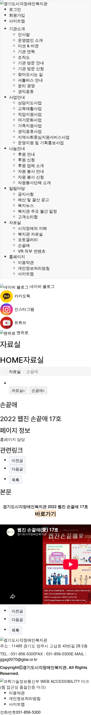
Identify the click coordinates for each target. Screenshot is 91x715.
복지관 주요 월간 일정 (37, 211)
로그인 (15, 9)
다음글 (17, 468)
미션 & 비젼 (28, 45)
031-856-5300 (28, 712)
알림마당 (17, 188)
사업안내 (17, 97)
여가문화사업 (30, 119)
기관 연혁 (26, 51)
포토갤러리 (28, 239)
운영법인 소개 (30, 40)
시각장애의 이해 (32, 228)
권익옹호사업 (30, 131)
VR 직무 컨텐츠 (32, 251)
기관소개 (17, 28)
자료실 (15, 222)
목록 (15, 479)
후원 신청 (26, 159)
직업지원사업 (30, 114)
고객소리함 (28, 216)
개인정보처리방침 (34, 268)
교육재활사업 (30, 108)
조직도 (24, 57)
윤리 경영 (26, 85)
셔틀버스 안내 (30, 80)
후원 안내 (26, 154)
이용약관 (26, 262)
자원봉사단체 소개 (34, 182)
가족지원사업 (30, 125)
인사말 (24, 34)
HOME (11, 360)
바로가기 (45, 513)
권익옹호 (26, 91)
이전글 (17, 460)
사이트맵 (17, 21)
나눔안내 (17, 148)
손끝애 (24, 245)
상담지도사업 (30, 102)
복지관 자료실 (30, 234)
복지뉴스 (26, 205)
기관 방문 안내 (31, 62)
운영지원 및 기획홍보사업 (41, 142)
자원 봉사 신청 (31, 177)
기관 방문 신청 (31, 68)
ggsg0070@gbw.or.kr (18, 659)
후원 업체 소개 (31, 165)
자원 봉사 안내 (31, 171)
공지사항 (26, 194)
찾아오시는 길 (30, 74)
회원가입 (17, 15)
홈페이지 (17, 256)
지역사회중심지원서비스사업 (44, 137)
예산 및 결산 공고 (33, 199)
